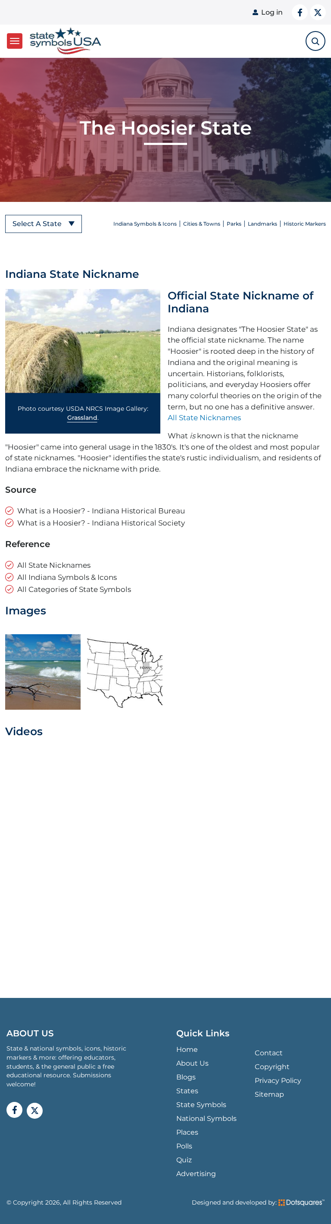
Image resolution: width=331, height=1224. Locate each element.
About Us (192, 1063)
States (187, 1091)
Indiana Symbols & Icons (145, 223)
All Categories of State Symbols (74, 589)
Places (187, 1132)
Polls (184, 1146)
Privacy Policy (278, 1080)
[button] (82, 341)
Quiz (184, 1160)
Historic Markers (305, 223)
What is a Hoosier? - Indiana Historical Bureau (101, 510)
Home (187, 1049)
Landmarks (262, 223)
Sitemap (269, 1094)
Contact (269, 1053)
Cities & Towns (201, 223)
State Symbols (201, 1105)
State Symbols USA (64, 41)
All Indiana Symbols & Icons (67, 577)
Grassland (82, 418)
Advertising (196, 1174)
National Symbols (206, 1118)
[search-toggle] (315, 41)
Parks (234, 223)
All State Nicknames (204, 417)
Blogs (186, 1077)
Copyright (272, 1067)
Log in (272, 12)
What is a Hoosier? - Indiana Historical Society (101, 522)
